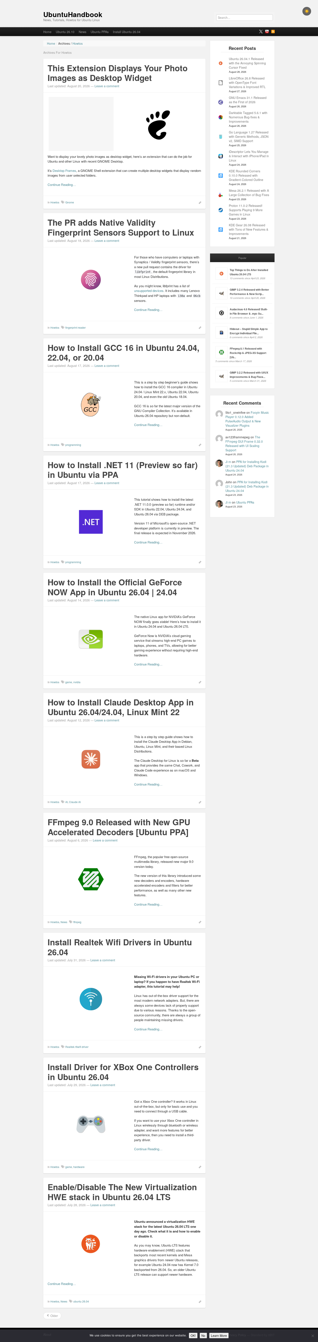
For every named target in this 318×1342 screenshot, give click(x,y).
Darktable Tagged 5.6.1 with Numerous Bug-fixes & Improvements (248, 117)
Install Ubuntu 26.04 (126, 32)
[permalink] (198, 202)
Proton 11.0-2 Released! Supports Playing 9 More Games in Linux (246, 209)
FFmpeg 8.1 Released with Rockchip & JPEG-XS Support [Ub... (248, 353)
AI (66, 802)
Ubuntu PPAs (100, 32)
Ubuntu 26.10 (65, 32)
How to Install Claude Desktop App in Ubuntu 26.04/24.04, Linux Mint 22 (121, 707)
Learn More (219, 1335)
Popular (242, 258)
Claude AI (75, 802)
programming (73, 445)
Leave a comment (107, 86)
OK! (193, 1335)
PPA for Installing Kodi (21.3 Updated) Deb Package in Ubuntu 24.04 (247, 465)
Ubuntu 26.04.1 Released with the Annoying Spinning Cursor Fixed (247, 63)
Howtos (54, 202)
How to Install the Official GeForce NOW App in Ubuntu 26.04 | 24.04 (115, 587)
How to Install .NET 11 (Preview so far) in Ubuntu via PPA (123, 470)
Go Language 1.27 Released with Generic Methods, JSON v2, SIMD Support (248, 136)
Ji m (228, 461)
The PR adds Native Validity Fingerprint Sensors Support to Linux (121, 227)
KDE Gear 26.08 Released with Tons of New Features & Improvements (248, 229)
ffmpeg (77, 922)
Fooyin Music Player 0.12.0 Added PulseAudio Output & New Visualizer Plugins (247, 419)
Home (47, 32)
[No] (312, 1336)
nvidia (76, 682)
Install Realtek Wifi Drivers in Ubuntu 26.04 (120, 947)
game (68, 682)
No (203, 1335)
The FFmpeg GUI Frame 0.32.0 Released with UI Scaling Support (244, 443)
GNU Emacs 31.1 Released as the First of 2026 (248, 99)
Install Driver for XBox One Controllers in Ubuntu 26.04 (123, 1072)
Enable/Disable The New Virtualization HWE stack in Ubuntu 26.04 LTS (122, 1192)
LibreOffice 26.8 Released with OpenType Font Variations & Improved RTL (247, 82)
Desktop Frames (64, 170)
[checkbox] (306, 11)
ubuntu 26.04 (81, 1301)
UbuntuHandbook (72, 14)
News (82, 32)
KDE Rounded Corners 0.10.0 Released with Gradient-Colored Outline (246, 175)
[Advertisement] (81, 124)
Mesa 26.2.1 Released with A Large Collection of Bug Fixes (249, 192)
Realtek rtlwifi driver (76, 1047)
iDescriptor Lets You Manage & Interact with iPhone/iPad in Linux (249, 155)
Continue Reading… (62, 184)
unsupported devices (149, 290)
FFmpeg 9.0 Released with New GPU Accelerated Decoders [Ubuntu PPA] (119, 827)
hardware (79, 1167)
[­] (159, 2)
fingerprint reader (75, 327)
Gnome (69, 202)
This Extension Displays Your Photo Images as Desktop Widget (118, 73)
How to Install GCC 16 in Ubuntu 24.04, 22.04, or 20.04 (123, 352)
